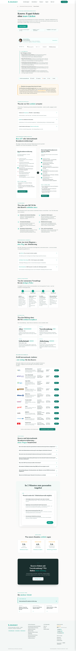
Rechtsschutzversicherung (32, 635)
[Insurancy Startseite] (12, 2)
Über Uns (52, 1)
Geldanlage (30, 633)
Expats (46, 1)
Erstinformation (59, 640)
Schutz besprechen (22, 191)
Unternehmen (34, 1)
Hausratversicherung (31, 636)
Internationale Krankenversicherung (26, 6)
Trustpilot (59, 631)
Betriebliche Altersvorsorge (33, 632)
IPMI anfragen (45, 195)
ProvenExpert (60, 632)
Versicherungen (26, 1)
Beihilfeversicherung (31, 629)
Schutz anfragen (22, 26)
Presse (45, 627)
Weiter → (50, 522)
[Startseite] (17, 6)
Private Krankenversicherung (33, 627)
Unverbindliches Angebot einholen (47, 429)
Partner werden (46, 629)
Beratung (65, 1)
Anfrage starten (38, 578)
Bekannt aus (21, 46)
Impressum (59, 637)
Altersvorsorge (30, 630)
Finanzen (41, 1)
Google (59, 629)
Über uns (45, 626)
